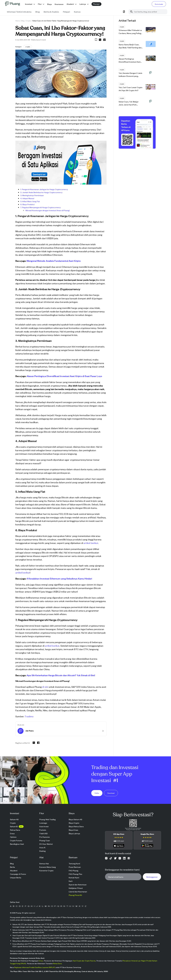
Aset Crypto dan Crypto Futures (84, 960)
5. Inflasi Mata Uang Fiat (30, 201)
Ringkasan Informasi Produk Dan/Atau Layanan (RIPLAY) (34, 967)
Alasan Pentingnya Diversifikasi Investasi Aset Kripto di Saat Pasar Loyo (64, 376)
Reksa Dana (57, 963)
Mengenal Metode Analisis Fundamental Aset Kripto (54, 260)
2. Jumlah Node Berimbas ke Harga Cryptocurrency (41, 192)
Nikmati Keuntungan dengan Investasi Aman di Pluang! (47, 210)
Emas (41, 960)
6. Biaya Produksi (27, 204)
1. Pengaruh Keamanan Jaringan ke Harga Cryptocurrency (44, 189)
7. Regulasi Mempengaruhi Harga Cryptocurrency (40, 207)
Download (110, 793)
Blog (23, 20)
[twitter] (100, 40)
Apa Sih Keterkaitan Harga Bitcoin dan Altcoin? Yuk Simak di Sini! (61, 675)
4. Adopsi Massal (27, 198)
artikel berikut (91, 542)
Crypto (28, 20)
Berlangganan (151, 876)
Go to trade (159, 4)
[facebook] (104, 39)
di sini (45, 686)
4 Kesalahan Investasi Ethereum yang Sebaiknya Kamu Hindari (59, 578)
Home (17, 20)
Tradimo (29, 716)
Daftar (97, 793)
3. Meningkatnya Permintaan (32, 195)
